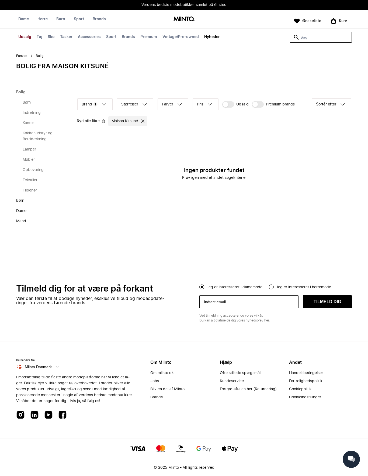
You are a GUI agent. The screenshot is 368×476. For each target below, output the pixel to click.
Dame (23, 19)
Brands (128, 37)
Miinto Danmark (38, 367)
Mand (21, 221)
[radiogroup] (275, 286)
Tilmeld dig (327, 301)
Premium (148, 37)
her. (267, 320)
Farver (167, 104)
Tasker (66, 37)
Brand (89, 104)
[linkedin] (34, 415)
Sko (51, 37)
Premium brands (280, 104)
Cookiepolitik (300, 389)
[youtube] (48, 415)
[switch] (235, 104)
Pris (200, 104)
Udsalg (24, 37)
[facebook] (62, 415)
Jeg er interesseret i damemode (234, 287)
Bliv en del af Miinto (167, 389)
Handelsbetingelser (306, 373)
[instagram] (20, 415)
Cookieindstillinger (305, 397)
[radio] (201, 287)
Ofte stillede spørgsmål (240, 373)
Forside (21, 55)
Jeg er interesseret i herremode (303, 287)
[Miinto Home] (184, 19)
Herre (42, 19)
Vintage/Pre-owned (180, 37)
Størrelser (129, 104)
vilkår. (258, 315)
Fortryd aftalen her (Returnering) (248, 389)
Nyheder (212, 37)
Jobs (154, 381)
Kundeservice (232, 381)
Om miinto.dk (162, 373)
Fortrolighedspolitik (305, 381)
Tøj (39, 37)
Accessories (89, 37)
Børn (60, 19)
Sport (111, 37)
